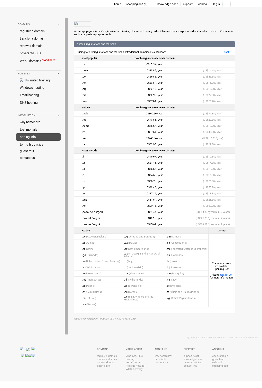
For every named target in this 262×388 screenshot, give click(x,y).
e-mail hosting (134, 362)
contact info (190, 365)
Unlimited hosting (36, 80)
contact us (27, 158)
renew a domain (31, 46)
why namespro (30, 122)
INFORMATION (38, 115)
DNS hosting (29, 103)
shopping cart (220, 365)
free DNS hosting (135, 365)
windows (131, 356)
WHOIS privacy (134, 369)
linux (140, 356)
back (226, 52)
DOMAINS (38, 24)
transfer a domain (32, 38)
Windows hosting (32, 88)
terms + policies (192, 362)
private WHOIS (30, 53)
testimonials (28, 129)
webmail (203, 4)
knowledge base (167, 4)
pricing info (28, 137)
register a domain (32, 31)
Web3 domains (37, 60)
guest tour (27, 151)
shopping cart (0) (137, 4)
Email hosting (29, 95)
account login (220, 356)
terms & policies (31, 144)
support (188, 4)
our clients (160, 359)
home (117, 4)
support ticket (191, 356)
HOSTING (38, 73)
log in (216, 4)
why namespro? (163, 356)
